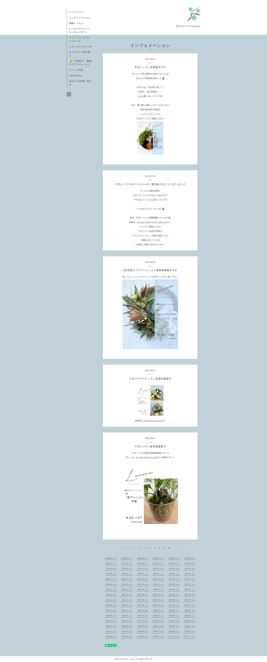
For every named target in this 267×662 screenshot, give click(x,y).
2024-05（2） (143, 574)
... (174, 548)
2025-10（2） (127, 563)
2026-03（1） (158, 558)
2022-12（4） (111, 589)
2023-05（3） (127, 584)
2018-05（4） (190, 631)
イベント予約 (76, 70)
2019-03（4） (143, 626)
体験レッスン (76, 23)
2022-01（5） (190, 595)
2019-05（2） (111, 626)
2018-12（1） (190, 626)
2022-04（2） (143, 595)
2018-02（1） (143, 637)
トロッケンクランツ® (80, 46)
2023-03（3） (158, 584)
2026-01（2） (190, 558)
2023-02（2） (174, 584)
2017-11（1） (190, 637)
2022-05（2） (127, 595)
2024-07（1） (127, 574)
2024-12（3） (174, 569)
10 (169, 548)
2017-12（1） (174, 637)
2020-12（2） (111, 610)
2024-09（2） (111, 574)
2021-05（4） (127, 605)
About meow (75, 75)
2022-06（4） (111, 595)
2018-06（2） (174, 631)
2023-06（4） (111, 584)
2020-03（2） (158, 616)
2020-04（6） (143, 616)
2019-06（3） (190, 621)
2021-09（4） (158, 600)
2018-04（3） (111, 637)
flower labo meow (127, 659)
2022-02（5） (174, 595)
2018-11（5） (111, 631)
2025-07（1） (158, 563)
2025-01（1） (158, 569)
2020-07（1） (190, 610)
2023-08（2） (174, 579)
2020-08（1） (174, 610)
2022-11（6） (127, 589)
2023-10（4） (143, 579)
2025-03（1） (127, 569)
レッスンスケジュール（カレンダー (153, 222)
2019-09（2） (158, 621)
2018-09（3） (143, 631)
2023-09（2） (158, 579)
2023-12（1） (111, 579)
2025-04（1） (111, 569)
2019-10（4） (143, 621)
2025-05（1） (190, 563)
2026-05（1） (127, 558)
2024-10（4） (190, 569)
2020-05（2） (127, 616)
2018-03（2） (127, 637)
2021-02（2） (174, 605)
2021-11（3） (127, 600)
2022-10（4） (143, 589)
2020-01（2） (190, 616)
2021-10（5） (143, 600)
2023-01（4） (190, 584)
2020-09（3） (158, 610)
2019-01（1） (174, 626)
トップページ (76, 12)
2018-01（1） (158, 637)
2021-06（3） (111, 605)
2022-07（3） (190, 589)
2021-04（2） (143, 605)
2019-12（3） (111, 621)
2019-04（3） (127, 626)
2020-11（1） (127, 610)
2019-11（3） (127, 621)
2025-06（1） (174, 563)
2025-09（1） (143, 563)
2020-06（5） (111, 616)
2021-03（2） (158, 605)
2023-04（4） (143, 584)
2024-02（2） (174, 574)
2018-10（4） (127, 631)
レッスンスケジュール (151, 421)
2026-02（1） (174, 558)
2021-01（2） (190, 605)
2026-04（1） (143, 558)
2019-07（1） (174, 621)
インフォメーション (79, 17)
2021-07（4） (190, 600)
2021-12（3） (111, 600)
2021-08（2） (174, 600)
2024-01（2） (190, 574)
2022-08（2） (174, 589)
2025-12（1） (111, 563)
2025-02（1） (143, 569)
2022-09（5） (158, 589)
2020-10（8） (143, 610)
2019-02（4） (158, 626)
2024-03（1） (158, 574)
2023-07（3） (190, 579)
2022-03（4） (158, 595)
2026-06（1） (111, 558)
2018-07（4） (158, 631)
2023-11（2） (127, 579)
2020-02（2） (174, 616)
